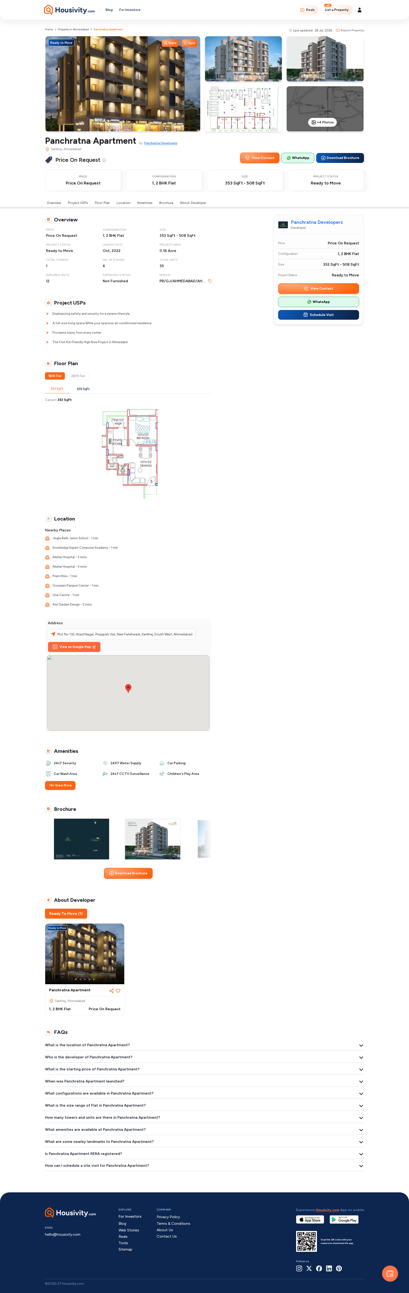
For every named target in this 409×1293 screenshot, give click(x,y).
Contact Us (167, 1236)
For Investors (129, 10)
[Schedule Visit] (390, 1274)
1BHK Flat (55, 376)
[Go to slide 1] (76, 979)
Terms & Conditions (173, 1223)
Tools (123, 1243)
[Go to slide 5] (94, 979)
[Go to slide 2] (80, 979)
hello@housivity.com (62, 1234)
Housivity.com (327, 1210)
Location (123, 203)
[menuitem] (104, 160)
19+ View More (60, 785)
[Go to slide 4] (89, 979)
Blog (109, 10)
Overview (54, 203)
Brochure (166, 203)
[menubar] (104, 160)
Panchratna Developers (160, 143)
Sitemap (125, 1249)
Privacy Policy (168, 1217)
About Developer (193, 203)
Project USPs (78, 203)
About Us (165, 1230)
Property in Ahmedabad (73, 29)
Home (49, 29)
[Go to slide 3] (85, 979)
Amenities (144, 203)
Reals (310, 10)
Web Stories (129, 1230)
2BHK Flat (78, 376)
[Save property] (118, 990)
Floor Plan (102, 203)
